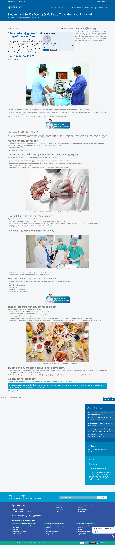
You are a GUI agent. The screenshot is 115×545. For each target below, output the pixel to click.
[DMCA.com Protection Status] (90, 543)
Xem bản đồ (16, 527)
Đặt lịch (46, 49)
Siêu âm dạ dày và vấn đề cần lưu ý (19, 150)
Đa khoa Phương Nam (15, 385)
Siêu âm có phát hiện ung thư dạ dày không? (21, 149)
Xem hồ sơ (53, 49)
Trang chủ (53, 7)
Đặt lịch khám (11, 1)
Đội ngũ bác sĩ (59, 509)
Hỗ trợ (87, 7)
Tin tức (57, 511)
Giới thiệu (60, 7)
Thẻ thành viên (21, 1)
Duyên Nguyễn (15, 28)
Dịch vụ (74, 7)
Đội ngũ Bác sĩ (67, 7)
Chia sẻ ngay (109, 399)
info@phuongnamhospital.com (99, 468)
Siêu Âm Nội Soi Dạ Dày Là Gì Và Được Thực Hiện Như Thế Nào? (50, 14)
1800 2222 (104, 1)
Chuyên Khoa (80, 7)
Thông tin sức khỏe (83, 509)
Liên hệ (92, 7)
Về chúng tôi (59, 507)
